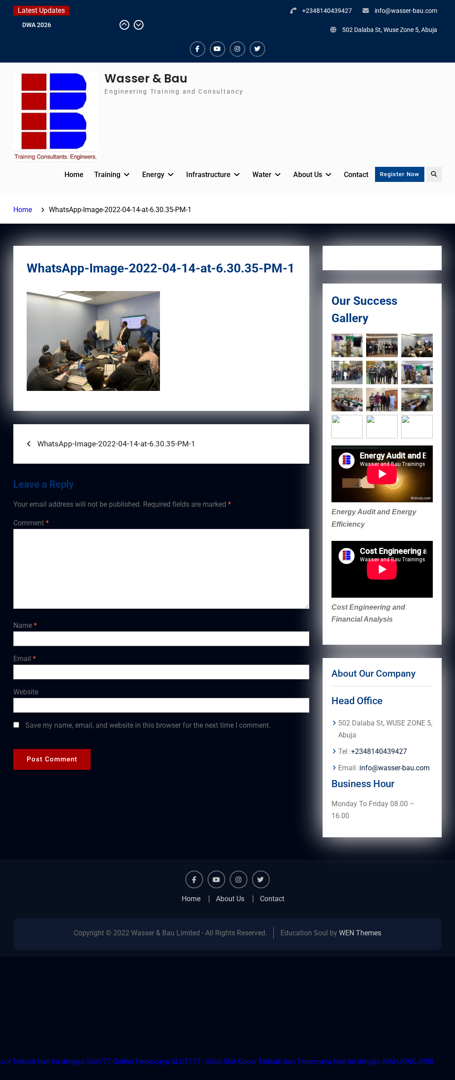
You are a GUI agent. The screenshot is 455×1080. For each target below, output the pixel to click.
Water (261, 174)
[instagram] (237, 49)
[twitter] (257, 49)
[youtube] (217, 49)
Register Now (399, 174)
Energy (153, 174)
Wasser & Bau (146, 79)
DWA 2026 (36, 24)
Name (25, 625)
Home (74, 174)
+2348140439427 (327, 10)
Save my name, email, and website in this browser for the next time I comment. (148, 725)
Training (107, 174)
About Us (307, 174)
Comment (31, 523)
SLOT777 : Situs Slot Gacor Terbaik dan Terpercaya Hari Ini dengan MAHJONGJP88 (302, 1061)
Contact (356, 174)
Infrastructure (208, 174)
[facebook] (197, 49)
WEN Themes (360, 933)
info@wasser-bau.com (406, 10)
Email (24, 658)
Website (25, 692)
